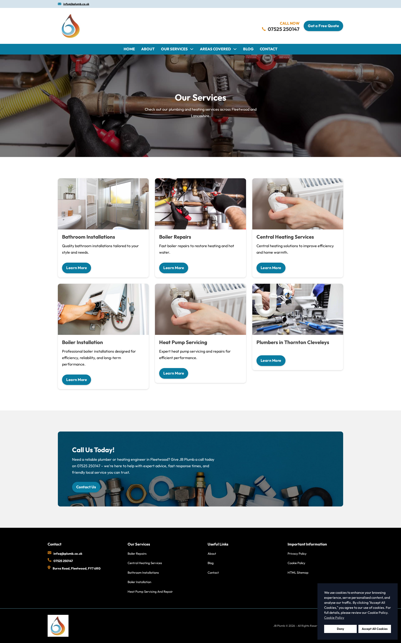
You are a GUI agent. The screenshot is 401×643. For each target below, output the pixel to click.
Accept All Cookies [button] (375, 629)
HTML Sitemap (298, 573)
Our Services (174, 49)
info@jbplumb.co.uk (76, 4)
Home (129, 49)
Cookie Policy (296, 563)
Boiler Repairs (137, 554)
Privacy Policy (297, 554)
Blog (248, 49)
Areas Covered (215, 49)
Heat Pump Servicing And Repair (150, 592)
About (148, 49)
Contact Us (86, 487)
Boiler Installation (139, 582)
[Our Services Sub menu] (192, 49)
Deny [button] (340, 629)
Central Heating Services (145, 563)
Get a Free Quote (323, 25)
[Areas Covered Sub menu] (235, 49)
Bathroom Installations (143, 573)
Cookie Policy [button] (334, 617)
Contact (269, 49)
